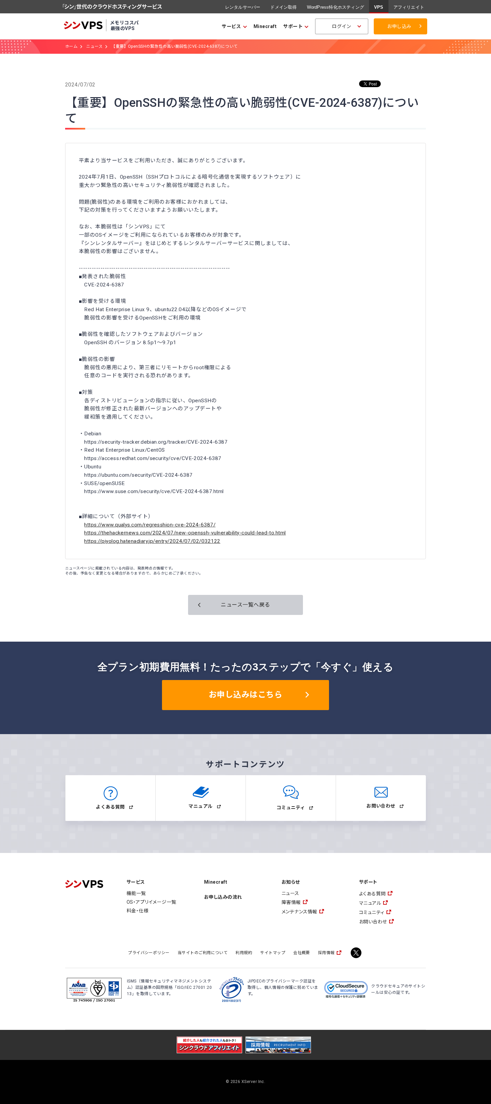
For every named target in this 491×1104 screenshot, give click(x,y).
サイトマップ (272, 952)
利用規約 (243, 952)
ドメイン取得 (283, 7)
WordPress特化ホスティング (335, 7)
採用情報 (326, 952)
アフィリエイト (408, 7)
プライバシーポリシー (149, 952)
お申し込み (399, 26)
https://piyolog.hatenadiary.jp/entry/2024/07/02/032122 (152, 541)
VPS (378, 7)
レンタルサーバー (243, 7)
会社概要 (301, 952)
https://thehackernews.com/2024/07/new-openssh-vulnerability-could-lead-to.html (185, 533)
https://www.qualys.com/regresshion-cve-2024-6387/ (149, 525)
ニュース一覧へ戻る (245, 605)
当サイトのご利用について (203, 952)
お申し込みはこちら (245, 694)
